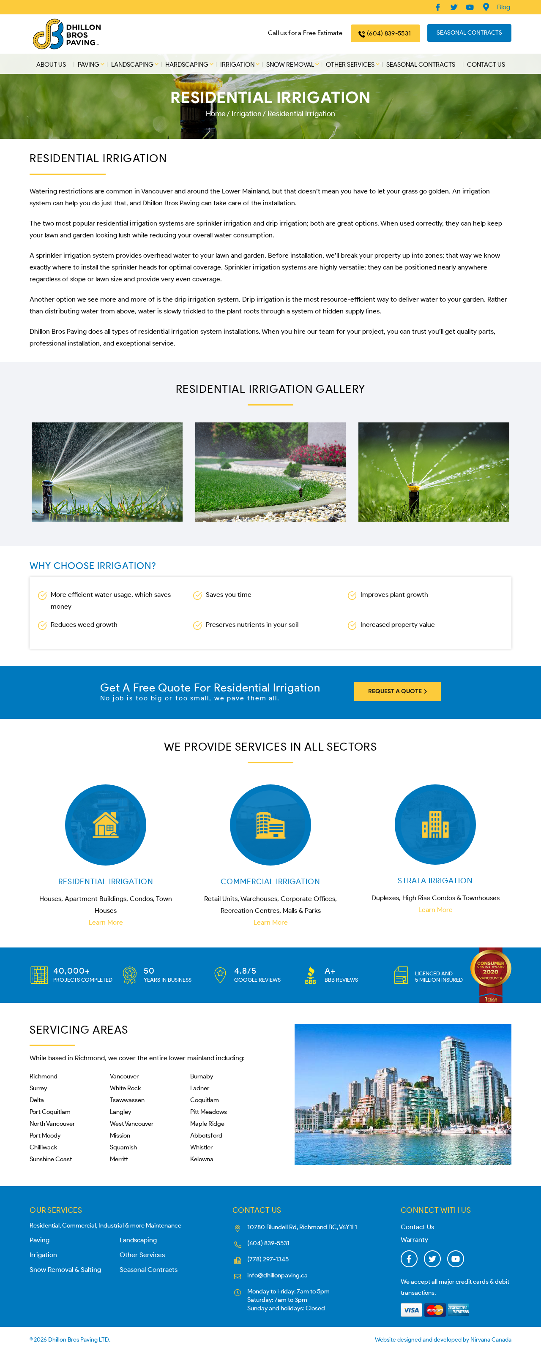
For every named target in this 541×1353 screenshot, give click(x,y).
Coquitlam (204, 1100)
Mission (120, 1135)
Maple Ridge (207, 1123)
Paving (39, 1240)
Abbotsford (206, 1135)
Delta (37, 1100)
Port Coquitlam (50, 1112)
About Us (51, 64)
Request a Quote (395, 691)
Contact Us (486, 64)
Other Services (350, 64)
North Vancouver (52, 1123)
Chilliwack (43, 1147)
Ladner (199, 1088)
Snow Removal (290, 64)
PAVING (88, 64)
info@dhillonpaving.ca (277, 1275)
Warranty (414, 1240)
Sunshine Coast (51, 1159)
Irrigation (237, 64)
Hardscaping (186, 64)
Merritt (119, 1159)
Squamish (123, 1147)
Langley (120, 1112)
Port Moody (45, 1135)
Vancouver (124, 1076)
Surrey (38, 1088)
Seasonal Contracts (469, 32)
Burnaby (201, 1076)
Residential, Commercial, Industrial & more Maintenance (105, 1225)
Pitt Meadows (208, 1112)
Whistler (201, 1147)
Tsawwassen (127, 1100)
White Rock (125, 1088)
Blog (503, 7)
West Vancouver (131, 1123)
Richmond (43, 1076)
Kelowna (201, 1159)
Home (216, 113)
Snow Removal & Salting (65, 1270)
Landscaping (132, 64)
